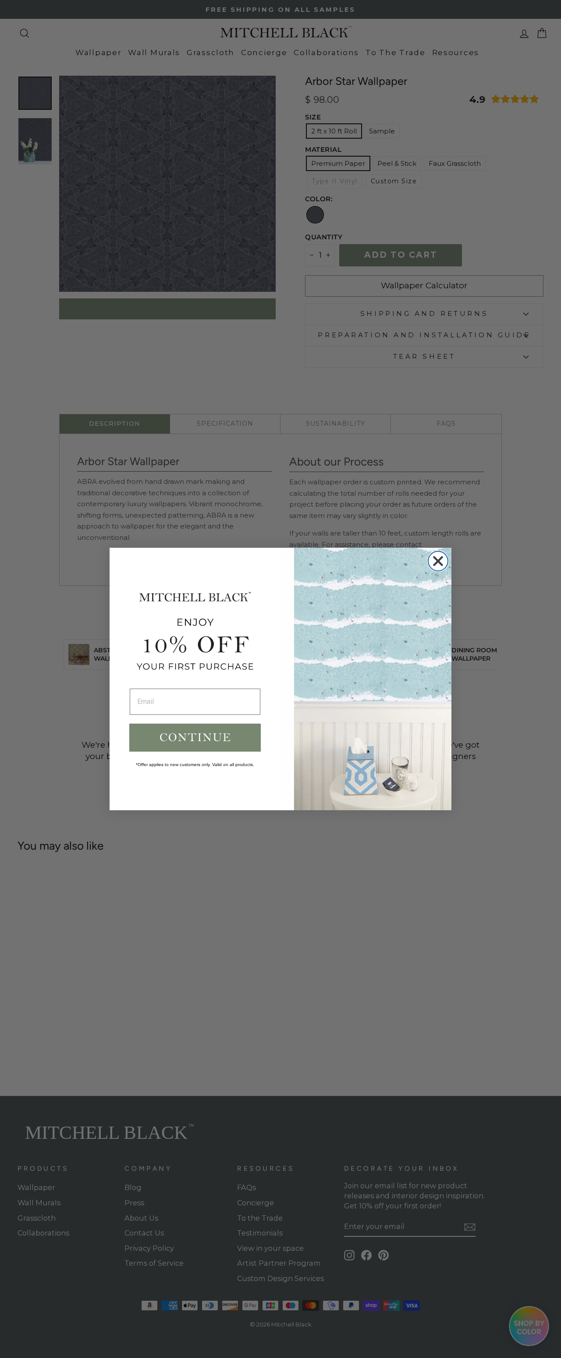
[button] (195, 738)
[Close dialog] (438, 561)
